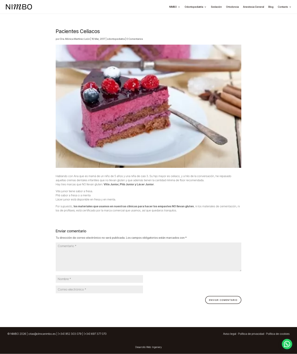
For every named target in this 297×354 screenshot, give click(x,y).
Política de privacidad (251, 333)
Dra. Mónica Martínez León (75, 38)
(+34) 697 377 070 (95, 333)
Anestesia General (253, 7)
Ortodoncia (232, 7)
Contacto (283, 7)
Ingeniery (157, 347)
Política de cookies (278, 333)
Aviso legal (229, 333)
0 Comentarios (134, 38)
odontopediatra (116, 38)
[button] (287, 344)
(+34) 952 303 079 (69, 333)
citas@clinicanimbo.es (42, 333)
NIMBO (173, 7)
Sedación (216, 7)
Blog (270, 7)
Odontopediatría (194, 7)
